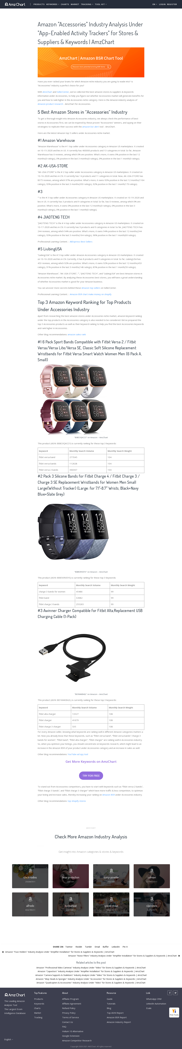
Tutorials (111, 1003)
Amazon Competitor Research (77, 1040)
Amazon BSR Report (117, 1017)
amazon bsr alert (90, 126)
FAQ (64, 1026)
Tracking (38, 1017)
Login (162, 4)
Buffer (106, 946)
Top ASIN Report (115, 1012)
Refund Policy (68, 1008)
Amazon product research (50, 103)
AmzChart (47, 91)
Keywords (39, 1003)
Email (97, 946)
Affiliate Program (70, 998)
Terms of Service (70, 1017)
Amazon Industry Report (119, 1022)
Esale (148, 1008)
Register (172, 4)
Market (75, 4)
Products (39, 4)
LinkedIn (116, 946)
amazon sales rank (77, 334)
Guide (109, 998)
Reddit (79, 946)
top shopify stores (77, 800)
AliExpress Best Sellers (81, 241)
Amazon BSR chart (79, 294)
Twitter (69, 946)
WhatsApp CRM (153, 998)
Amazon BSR (108, 794)
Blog (109, 1008)
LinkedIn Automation (156, 1003)
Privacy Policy (69, 1012)
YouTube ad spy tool (78, 754)
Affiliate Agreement (71, 1003)
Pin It (125, 946)
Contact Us (67, 1022)
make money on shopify (99, 294)
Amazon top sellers (90, 287)
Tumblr (88, 946)
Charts (65, 4)
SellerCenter (63, 91)
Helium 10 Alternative (72, 1031)
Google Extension (70, 1035)
